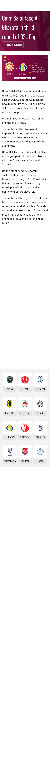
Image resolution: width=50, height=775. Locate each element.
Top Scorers (9, 506)
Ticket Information (12, 525)
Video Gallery (9, 667)
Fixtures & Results (12, 497)
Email (37, 392)
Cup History (9, 592)
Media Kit (7, 672)
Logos (6, 681)
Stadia (6, 530)
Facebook (16, 384)
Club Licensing (10, 721)
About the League (12, 516)
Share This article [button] (19, 375)
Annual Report (10, 712)
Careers (7, 708)
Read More (12, 298)
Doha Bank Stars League (15, 493)
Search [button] (38, 5)
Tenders (7, 703)
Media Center (9, 677)
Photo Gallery (10, 663)
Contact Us (8, 738)
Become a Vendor (12, 717)
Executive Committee (14, 698)
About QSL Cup (10, 636)
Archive (7, 511)
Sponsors (7, 534)
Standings (8, 502)
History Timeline (11, 520)
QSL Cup (7, 613)
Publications (9, 726)
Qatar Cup (8, 578)
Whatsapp (39, 384)
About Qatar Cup (11, 596)
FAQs (5, 743)
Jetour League (10, 547)
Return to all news (14, 45)
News (5, 658)
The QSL (7, 694)
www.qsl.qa (28, 765)
